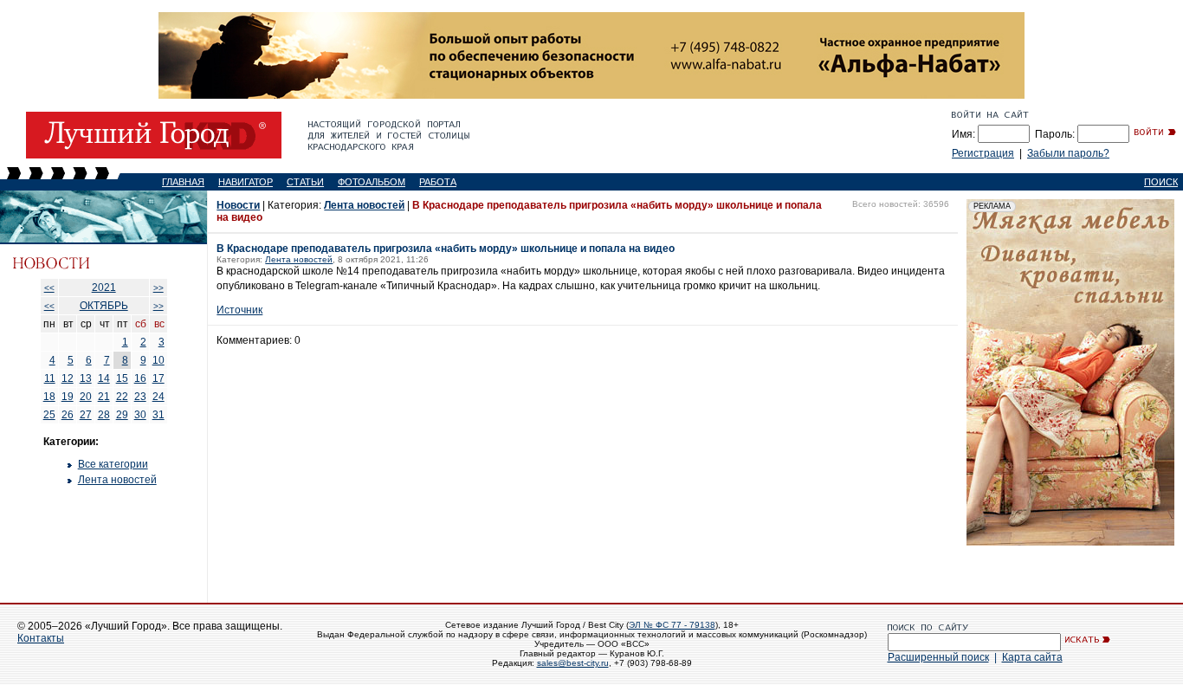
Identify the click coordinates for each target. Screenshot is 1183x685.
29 (122, 415)
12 (67, 378)
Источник (239, 310)
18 (49, 397)
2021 (104, 287)
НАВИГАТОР (245, 182)
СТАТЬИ (305, 182)
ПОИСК (1161, 182)
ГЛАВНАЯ (183, 182)
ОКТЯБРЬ (104, 306)
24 (158, 397)
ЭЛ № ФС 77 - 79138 (672, 625)
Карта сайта (1032, 657)
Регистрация (983, 153)
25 (49, 415)
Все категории (113, 464)
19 (67, 397)
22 (122, 397)
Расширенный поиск (938, 657)
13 (86, 378)
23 (140, 397)
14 (104, 378)
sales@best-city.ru (573, 663)
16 (140, 378)
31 (158, 415)
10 (158, 360)
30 (140, 415)
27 (86, 415)
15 (122, 378)
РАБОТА (437, 182)
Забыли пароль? (1068, 153)
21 (104, 397)
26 (67, 415)
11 (49, 378)
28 (104, 415)
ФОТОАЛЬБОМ (371, 182)
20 (86, 397)
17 (158, 378)
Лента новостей (117, 480)
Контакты (40, 638)
